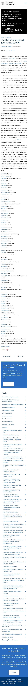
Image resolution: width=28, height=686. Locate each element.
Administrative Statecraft (8, 407)
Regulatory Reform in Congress (10, 640)
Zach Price (3, 303)
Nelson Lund (3, 264)
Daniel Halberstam (5, 231)
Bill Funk (3, 227)
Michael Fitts (3, 222)
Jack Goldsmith (4, 229)
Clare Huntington (4, 238)
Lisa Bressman (4, 194)
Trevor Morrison (4, 280)
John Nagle (3, 287)
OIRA (18, 140)
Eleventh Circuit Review (8, 424)
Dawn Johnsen (4, 243)
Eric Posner (3, 298)
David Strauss (4, 322)
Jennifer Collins (4, 210)
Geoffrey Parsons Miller (6, 271)
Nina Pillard (3, 296)
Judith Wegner (4, 331)
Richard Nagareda (4, 285)
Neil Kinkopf (3, 245)
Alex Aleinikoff (4, 173)
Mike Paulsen (4, 292)
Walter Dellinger (4, 217)
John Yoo (3, 335)
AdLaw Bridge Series (7, 637)
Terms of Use (5, 683)
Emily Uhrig (3, 329)
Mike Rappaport (4, 305)
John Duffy (3, 220)
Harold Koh (3, 247)
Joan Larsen (3, 250)
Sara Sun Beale (4, 180)
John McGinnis (4, 268)
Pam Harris (3, 234)
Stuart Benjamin (4, 187)
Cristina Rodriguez (5, 310)
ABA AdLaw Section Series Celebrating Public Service (12, 625)
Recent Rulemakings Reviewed (10, 397)
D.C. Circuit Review (7, 413)
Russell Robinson (4, 308)
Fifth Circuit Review (7, 416)
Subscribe (8, 384)
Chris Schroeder (4, 317)
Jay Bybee (3, 203)
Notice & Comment (6, 37)
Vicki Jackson (3, 241)
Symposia (4, 427)
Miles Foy (3, 224)
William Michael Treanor (6, 326)
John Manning (4, 266)
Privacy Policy (12, 683)
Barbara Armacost (5, 176)
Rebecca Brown (4, 197)
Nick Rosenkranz (4, 312)
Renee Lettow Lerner (5, 261)
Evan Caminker (4, 206)
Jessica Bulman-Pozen (5, 201)
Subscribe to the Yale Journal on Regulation (14, 649)
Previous (7, 356)
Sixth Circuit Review (7, 419)
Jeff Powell (3, 301)
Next (19, 356)
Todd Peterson (4, 294)
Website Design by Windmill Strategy (8, 681)
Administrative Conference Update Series (12, 404)
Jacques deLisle (4, 215)
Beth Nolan (3, 289)
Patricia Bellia (4, 185)
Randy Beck (3, 183)
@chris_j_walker (5, 346)
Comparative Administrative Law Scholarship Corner (10, 400)
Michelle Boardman (5, 192)
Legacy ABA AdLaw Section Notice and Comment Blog (12, 630)
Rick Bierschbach (4, 190)
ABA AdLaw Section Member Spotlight (12, 634)
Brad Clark (3, 208)
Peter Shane (12, 58)
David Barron (4, 178)
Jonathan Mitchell (5, 275)
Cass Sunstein (4, 324)
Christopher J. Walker (6, 46)
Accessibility (20, 681)
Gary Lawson (3, 252)
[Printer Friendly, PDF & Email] (6, 350)
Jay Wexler (3, 333)
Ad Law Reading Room (8, 410)
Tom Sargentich (4, 315)
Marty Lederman (4, 254)
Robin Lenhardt (4, 259)
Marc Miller (3, 273)
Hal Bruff (3, 199)
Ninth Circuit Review (7, 421)
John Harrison (4, 236)
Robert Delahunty (4, 213)
